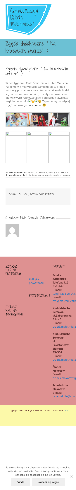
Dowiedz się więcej (48, 481)
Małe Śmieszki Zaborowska (21, 172)
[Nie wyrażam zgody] (71, 476)
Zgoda (20, 481)
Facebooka (35, 105)
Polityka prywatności (36, 281)
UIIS (66, 410)
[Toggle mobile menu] (69, 6)
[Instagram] (14, 324)
